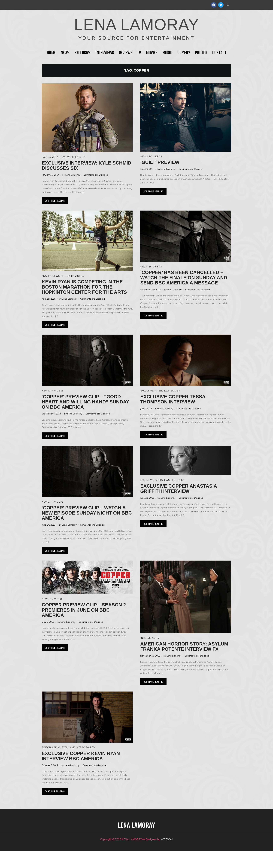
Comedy (183, 53)
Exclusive (83, 53)
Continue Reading (55, 200)
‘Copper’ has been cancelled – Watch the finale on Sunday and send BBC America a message (183, 277)
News (65, 53)
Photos (201, 53)
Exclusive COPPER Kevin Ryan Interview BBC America (81, 756)
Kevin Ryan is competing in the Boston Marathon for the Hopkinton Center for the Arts (84, 287)
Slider (76, 157)
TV (139, 53)
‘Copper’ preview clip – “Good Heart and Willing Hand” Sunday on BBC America (85, 402)
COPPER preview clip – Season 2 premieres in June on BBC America (84, 610)
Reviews (125, 53)
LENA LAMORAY (136, 24)
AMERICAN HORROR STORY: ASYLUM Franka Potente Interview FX (184, 646)
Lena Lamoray (72, 174)
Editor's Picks (51, 747)
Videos (157, 156)
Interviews (105, 53)
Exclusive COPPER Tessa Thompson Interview (172, 399)
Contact (219, 53)
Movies (151, 53)
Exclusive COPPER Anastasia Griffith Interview (178, 488)
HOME (51, 53)
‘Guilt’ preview (159, 162)
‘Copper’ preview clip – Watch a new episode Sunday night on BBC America (87, 513)
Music (167, 53)
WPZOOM (167, 839)
